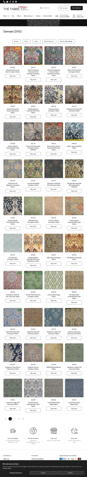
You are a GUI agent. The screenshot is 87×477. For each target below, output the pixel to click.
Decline (70, 473)
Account (65, 8)
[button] (77, 8)
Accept (43, 473)
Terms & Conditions (37, 459)
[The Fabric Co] (15, 8)
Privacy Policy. (7, 468)
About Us (6, 459)
